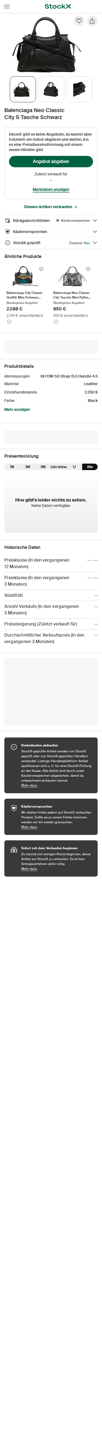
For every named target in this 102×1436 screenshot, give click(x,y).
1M (12, 467)
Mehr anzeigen (17, 409)
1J (74, 467)
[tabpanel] (49, 44)
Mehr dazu (56, 785)
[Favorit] (79, 20)
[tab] (23, 89)
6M (43, 467)
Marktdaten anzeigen (51, 189)
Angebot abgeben (51, 161)
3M (27, 467)
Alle (90, 467)
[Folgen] (41, 269)
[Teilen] (92, 20)
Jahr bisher (59, 467)
